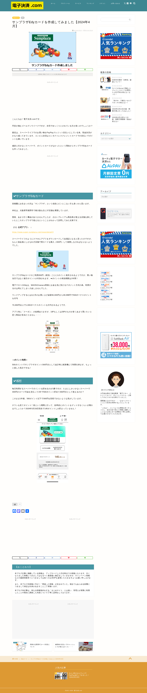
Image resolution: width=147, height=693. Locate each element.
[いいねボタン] (15, 504)
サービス (78, 3)
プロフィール (65, 3)
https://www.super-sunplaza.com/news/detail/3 (32, 232)
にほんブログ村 (106, 276)
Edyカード (16, 17)
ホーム (53, 3)
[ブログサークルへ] (116, 213)
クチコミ (103, 3)
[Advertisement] (52, 99)
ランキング (90, 3)
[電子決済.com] (27, 9)
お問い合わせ (115, 3)
